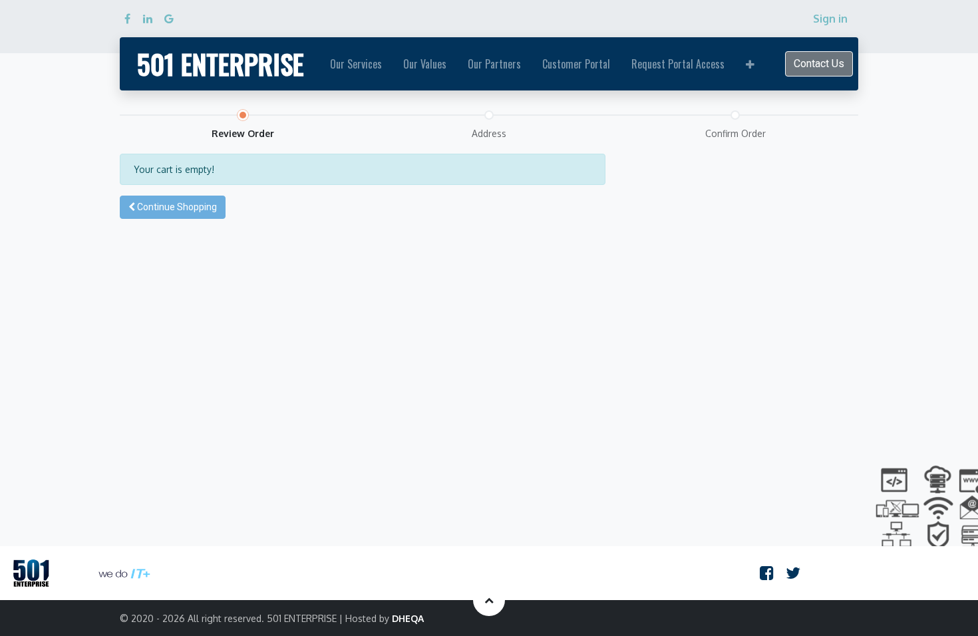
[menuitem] (356, 64)
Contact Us (819, 63)
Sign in (830, 18)
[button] (750, 64)
